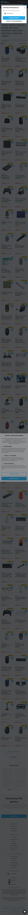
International (10, 13)
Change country (14, 17)
